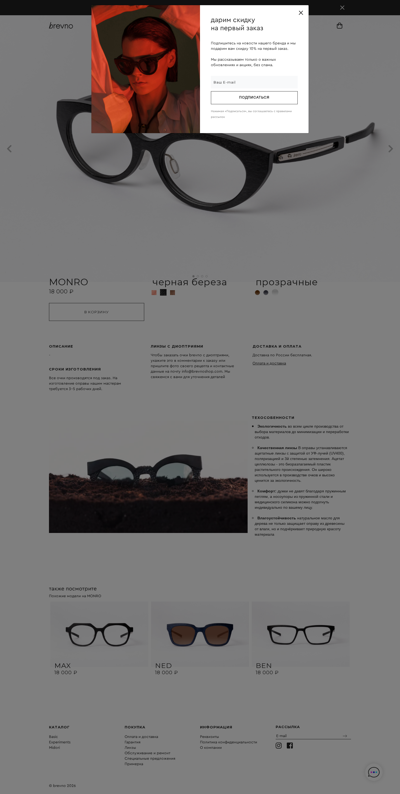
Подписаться (254, 97)
